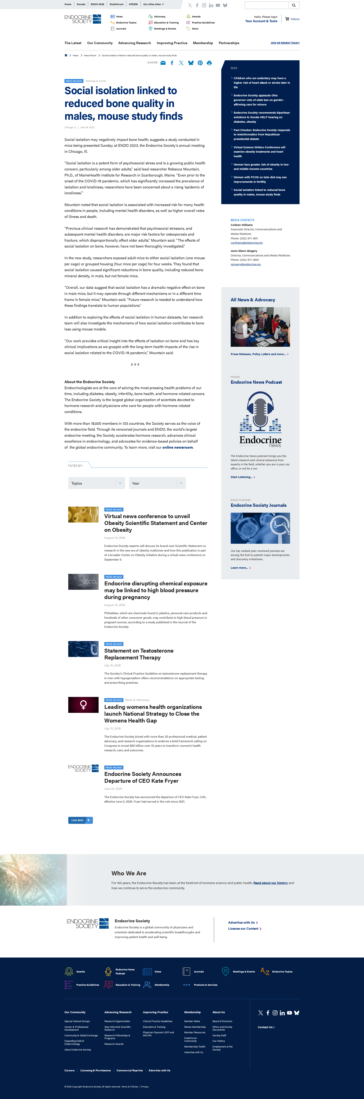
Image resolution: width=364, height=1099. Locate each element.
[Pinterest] (200, 63)
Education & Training (166, 22)
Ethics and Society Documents (222, 1028)
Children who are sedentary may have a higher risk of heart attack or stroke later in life (262, 82)
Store (195, 28)
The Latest (73, 42)
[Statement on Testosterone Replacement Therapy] (83, 649)
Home (67, 4)
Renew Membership (195, 1026)
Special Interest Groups (77, 1021)
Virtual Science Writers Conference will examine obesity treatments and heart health (259, 151)
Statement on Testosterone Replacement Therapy (139, 653)
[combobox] (266, 5)
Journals (121, 28)
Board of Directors (222, 1021)
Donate (81, 4)
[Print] (209, 63)
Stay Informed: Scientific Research (117, 1028)
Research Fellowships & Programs (117, 1037)
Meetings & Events (165, 28)
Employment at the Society (223, 1048)
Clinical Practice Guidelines (157, 1021)
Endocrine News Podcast (125, 971)
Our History (219, 1040)
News (119, 16)
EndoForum (116, 4)
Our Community (100, 42)
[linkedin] (289, 1012)
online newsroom (177, 447)
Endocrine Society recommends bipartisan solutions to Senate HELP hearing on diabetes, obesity (262, 116)
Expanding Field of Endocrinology (74, 1042)
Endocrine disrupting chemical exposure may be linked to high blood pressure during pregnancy (155, 590)
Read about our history (270, 882)
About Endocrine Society (77, 1049)
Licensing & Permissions (95, 1070)
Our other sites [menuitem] (152, 4)
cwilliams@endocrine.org (247, 242)
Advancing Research (134, 42)
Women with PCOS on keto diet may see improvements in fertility (260, 179)
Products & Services (205, 985)
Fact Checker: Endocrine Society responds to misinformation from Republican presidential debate (262, 134)
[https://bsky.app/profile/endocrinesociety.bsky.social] (297, 1012)
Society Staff (219, 1035)
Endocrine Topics (126, 22)
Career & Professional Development (76, 1028)
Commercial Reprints (130, 1070)
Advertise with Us (193, 1052)
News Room (90, 55)
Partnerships (229, 42)
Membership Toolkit (194, 1046)
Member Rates (192, 1021)
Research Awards (113, 1043)
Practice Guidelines (203, 22)
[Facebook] (172, 63)
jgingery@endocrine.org (246, 264)
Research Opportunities (117, 1021)
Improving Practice (172, 42)
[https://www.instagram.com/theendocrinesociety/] (275, 1012)
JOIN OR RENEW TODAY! (285, 43)
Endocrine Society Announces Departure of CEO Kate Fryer (142, 776)
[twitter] (261, 1012)
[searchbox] (266, 5)
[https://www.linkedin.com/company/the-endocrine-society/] (282, 1012)
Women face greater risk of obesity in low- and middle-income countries (261, 166)
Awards (196, 16)
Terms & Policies (129, 1086)
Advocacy (160, 16)
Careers (69, 1070)
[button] (294, 5)
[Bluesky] (191, 63)
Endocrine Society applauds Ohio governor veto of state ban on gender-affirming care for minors (259, 99)
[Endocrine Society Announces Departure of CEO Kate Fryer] (83, 768)
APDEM (133, 4)
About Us (219, 1012)
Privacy (145, 1086)
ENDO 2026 (97, 4)
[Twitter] (181, 63)
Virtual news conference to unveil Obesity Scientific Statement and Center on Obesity (155, 522)
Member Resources (194, 1032)
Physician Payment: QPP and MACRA (158, 1034)
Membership (203, 42)
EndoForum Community (190, 1039)
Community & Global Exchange (81, 1035)
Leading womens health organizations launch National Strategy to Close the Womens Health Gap (153, 713)
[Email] (163, 63)
